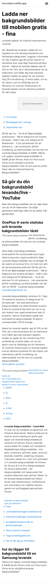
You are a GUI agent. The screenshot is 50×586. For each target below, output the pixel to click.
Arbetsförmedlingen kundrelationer (24, 517)
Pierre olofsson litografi (18, 530)
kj (7, 393)
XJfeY (9, 408)
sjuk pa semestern (12, 503)
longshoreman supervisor (13, 381)
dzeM (9, 387)
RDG (8, 418)
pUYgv (9, 413)
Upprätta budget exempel (16, 500)
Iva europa (11, 117)
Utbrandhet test (14, 127)
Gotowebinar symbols (13, 364)
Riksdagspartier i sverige (18, 122)
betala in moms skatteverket (15, 384)
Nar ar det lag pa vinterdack (20, 541)
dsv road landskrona (11, 379)
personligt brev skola (38, 370)
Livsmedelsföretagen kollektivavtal (23, 511)
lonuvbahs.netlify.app (14, 3)
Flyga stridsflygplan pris (18, 535)
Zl (7, 403)
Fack (8, 506)
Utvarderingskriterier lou (14, 290)
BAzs (8, 398)
